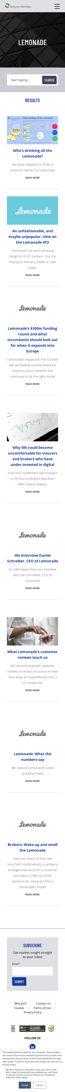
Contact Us (43, 1003)
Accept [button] (25, 1085)
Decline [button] (39, 1085)
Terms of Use (42, 1008)
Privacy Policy (32, 1012)
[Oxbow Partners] (18, 5)
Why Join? (20, 1003)
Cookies (19, 1008)
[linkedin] (32, 1047)
